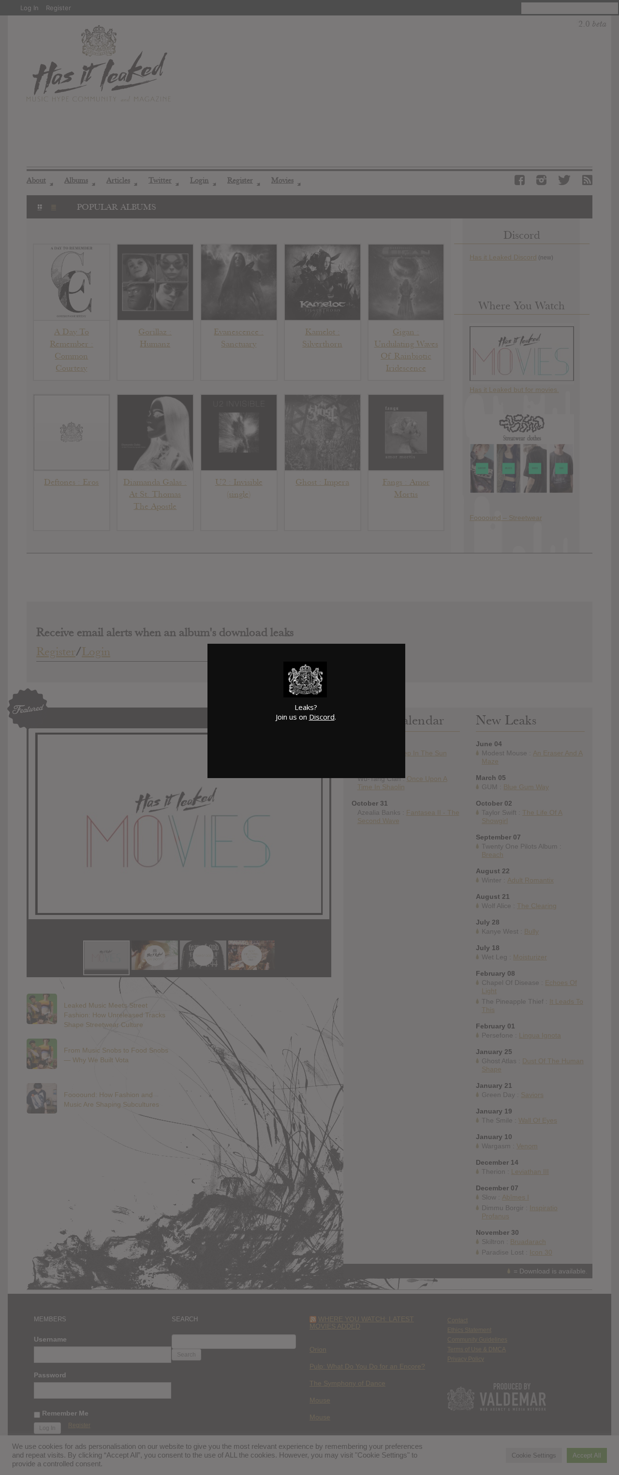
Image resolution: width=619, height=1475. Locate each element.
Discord (322, 717)
